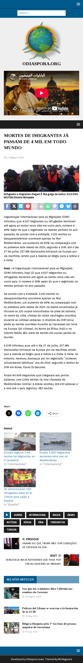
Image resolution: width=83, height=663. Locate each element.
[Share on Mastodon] (54, 206)
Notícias (12, 522)
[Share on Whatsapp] (48, 206)
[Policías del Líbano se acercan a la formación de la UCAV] (11, 610)
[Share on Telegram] (61, 206)
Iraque (56, 514)
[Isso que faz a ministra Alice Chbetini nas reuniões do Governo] (11, 593)
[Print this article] (41, 206)
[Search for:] (41, 12)
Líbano (71, 514)
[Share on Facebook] (7, 206)
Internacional (37, 514)
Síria (40, 522)
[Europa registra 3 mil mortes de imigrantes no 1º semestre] (20, 441)
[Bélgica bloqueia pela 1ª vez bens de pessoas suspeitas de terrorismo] (11, 628)
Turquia (11, 529)
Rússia (27, 522)
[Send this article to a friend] (34, 206)
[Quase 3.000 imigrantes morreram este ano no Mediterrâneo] (55, 441)
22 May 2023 (31, 616)
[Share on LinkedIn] (20, 206)
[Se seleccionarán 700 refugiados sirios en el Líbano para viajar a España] (20, 478)
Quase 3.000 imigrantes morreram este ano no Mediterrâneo (55, 456)
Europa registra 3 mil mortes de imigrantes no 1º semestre (19, 456)
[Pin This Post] (27, 206)
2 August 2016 (15, 157)
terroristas (57, 522)
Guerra (18, 514)
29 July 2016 (31, 631)
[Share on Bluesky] (68, 206)
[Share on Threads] (75, 206)
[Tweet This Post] (14, 206)
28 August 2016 (33, 596)
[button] (77, 4)
